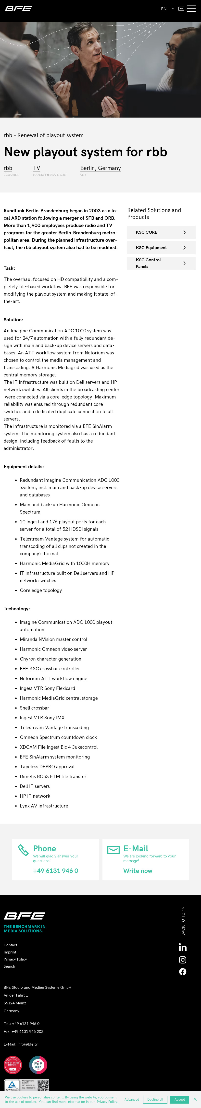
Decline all (155, 1099)
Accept (180, 1099)
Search (9, 966)
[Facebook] (183, 971)
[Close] (195, 1099)
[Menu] (191, 8)
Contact (10, 945)
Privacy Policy (15, 959)
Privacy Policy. (107, 1102)
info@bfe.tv (27, 1044)
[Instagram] (183, 959)
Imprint (10, 952)
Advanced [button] (132, 1099)
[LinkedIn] (183, 947)
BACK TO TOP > (183, 921)
